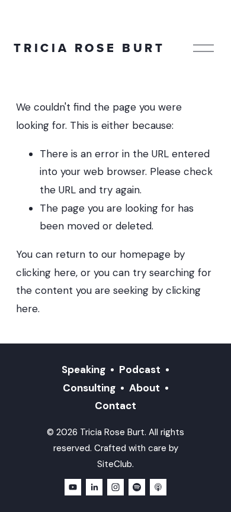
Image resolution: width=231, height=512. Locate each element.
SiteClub (114, 464)
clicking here (46, 272)
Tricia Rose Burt (89, 48)
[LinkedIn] (94, 487)
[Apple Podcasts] (158, 487)
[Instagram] (115, 487)
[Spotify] (137, 487)
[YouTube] (73, 487)
